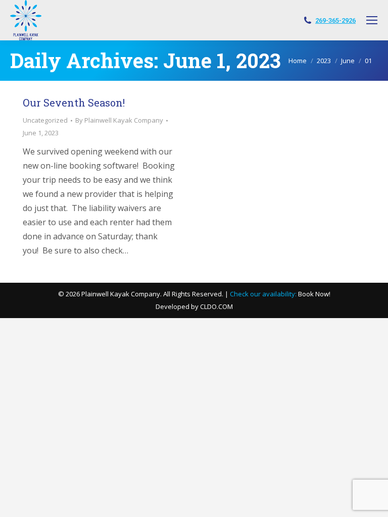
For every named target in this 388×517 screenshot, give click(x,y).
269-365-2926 (335, 20)
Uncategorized (45, 120)
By (119, 120)
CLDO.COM (216, 306)
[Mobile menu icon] (372, 20)
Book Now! (314, 293)
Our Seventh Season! (74, 102)
